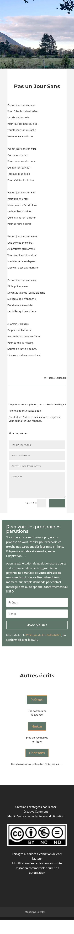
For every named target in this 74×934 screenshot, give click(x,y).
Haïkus (37, 726)
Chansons (37, 753)
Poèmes (37, 699)
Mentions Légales (35, 912)
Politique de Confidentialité (43, 635)
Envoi (57, 503)
